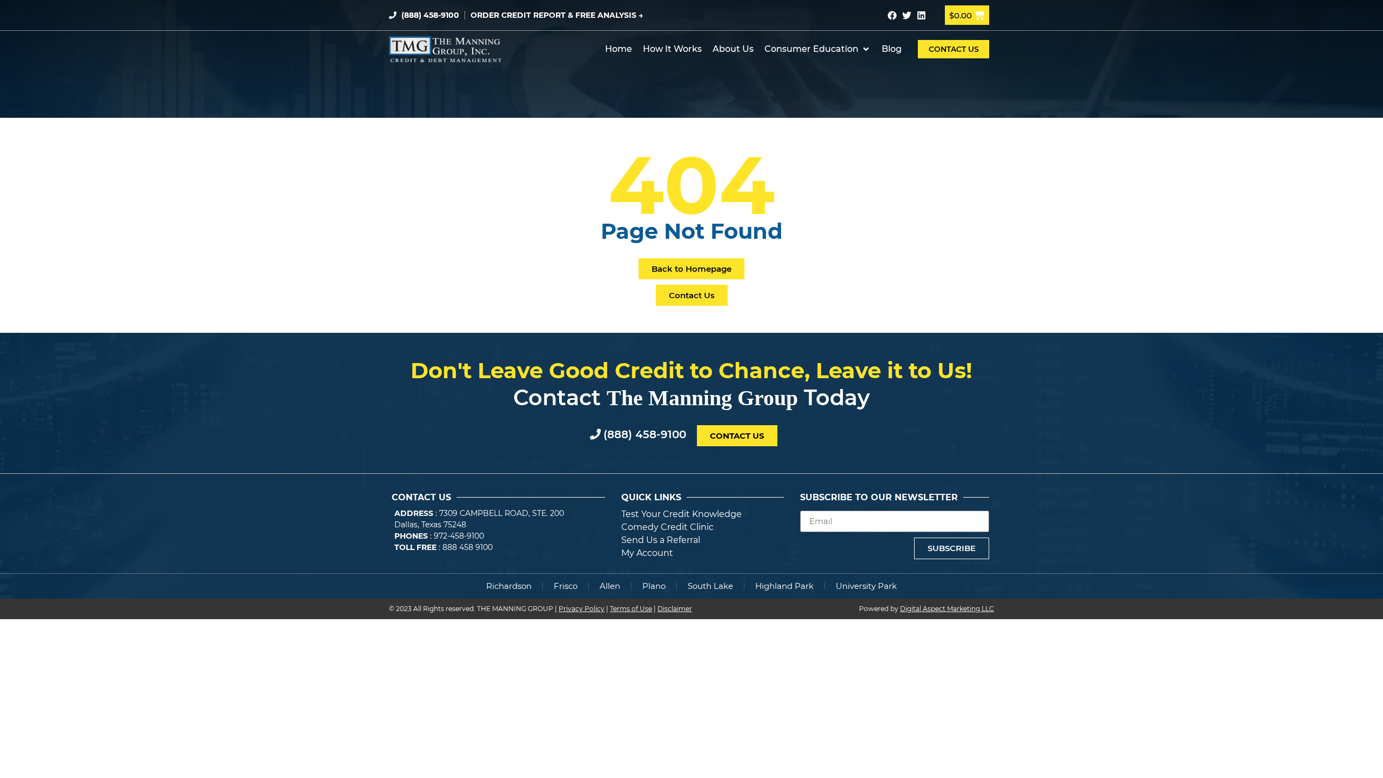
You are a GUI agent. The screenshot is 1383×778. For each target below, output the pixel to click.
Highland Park (784, 586)
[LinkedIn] (921, 15)
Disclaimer (674, 609)
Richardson (509, 586)
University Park (866, 586)
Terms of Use (631, 609)
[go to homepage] (445, 49)
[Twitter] (906, 15)
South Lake (710, 586)
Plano (654, 586)
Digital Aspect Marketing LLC (947, 609)
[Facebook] (892, 15)
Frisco (566, 586)
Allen (610, 586)
